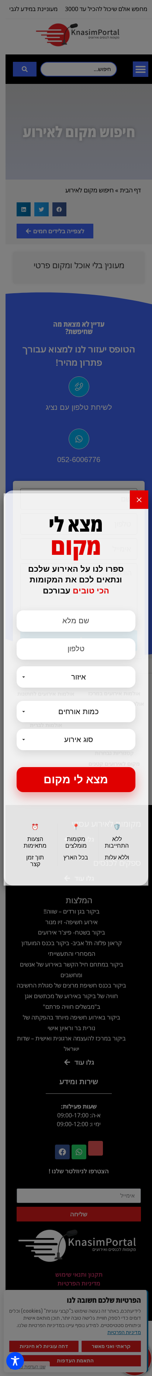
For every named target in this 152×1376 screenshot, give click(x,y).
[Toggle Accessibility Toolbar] (15, 1360)
